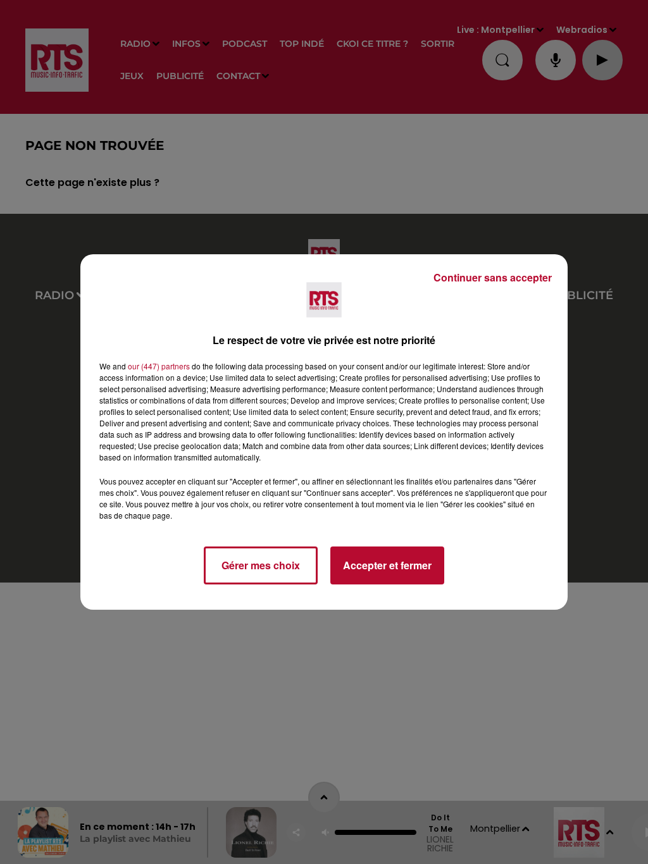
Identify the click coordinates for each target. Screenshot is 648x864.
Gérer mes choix (260, 565)
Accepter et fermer (387, 565)
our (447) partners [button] (159, 366)
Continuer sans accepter (492, 277)
